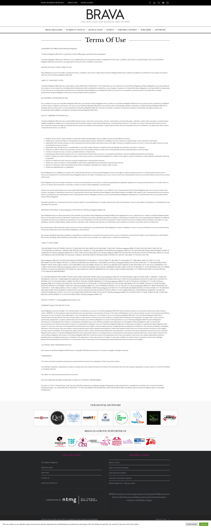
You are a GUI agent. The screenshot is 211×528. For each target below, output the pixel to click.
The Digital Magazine (49, 462)
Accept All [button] (203, 524)
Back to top (161, 519)
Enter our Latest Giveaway (119, 468)
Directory (73, 3)
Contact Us (45, 478)
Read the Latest (47, 467)
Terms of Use (74, 519)
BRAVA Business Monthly (52, 3)
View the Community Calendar (120, 478)
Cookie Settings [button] (192, 524)
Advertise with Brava (49, 483)
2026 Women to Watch (117, 473)
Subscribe (45, 472)
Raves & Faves (87, 3)
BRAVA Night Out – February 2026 (122, 483)
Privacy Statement (89, 519)
